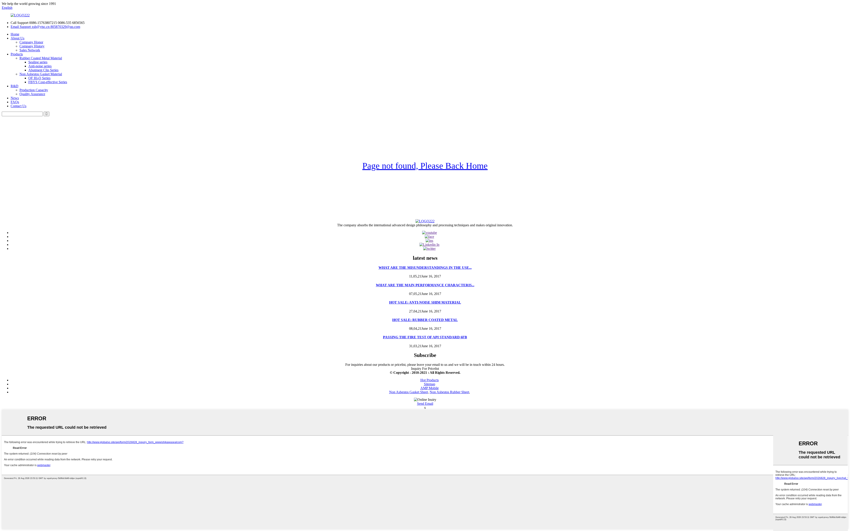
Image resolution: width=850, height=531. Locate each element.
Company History (31, 46)
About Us (17, 38)
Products (17, 54)
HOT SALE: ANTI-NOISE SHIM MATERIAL (425, 302)
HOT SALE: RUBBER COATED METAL (425, 320)
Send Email (425, 403)
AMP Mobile (429, 388)
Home (15, 34)
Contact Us (18, 106)
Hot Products (429, 380)
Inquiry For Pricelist (425, 368)
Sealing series (37, 62)
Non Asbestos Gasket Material (40, 74)
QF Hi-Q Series (39, 78)
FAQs (15, 102)
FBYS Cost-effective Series (47, 82)
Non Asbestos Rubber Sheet (449, 392)
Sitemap (429, 384)
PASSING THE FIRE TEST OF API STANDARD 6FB (425, 337)
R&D (14, 86)
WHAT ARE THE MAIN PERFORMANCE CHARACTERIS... (425, 285)
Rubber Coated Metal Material (40, 58)
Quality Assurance (32, 94)
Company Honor (31, 42)
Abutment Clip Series (43, 70)
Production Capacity (33, 90)
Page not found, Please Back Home (425, 166)
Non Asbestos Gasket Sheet (408, 392)
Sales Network (29, 50)
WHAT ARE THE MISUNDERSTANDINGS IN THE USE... (425, 267)
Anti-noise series (40, 66)
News (15, 98)
